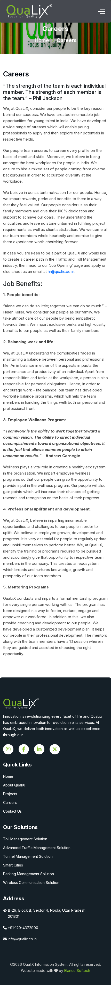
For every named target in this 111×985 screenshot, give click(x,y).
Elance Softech (77, 970)
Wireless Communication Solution (31, 882)
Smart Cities (13, 865)
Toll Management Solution (25, 839)
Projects (10, 794)
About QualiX (14, 785)
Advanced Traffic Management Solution (36, 847)
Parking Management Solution (28, 874)
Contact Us (12, 811)
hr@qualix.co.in (61, 271)
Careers (10, 802)
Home (42, 40)
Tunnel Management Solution (28, 856)
